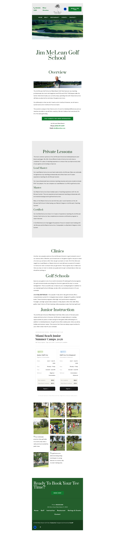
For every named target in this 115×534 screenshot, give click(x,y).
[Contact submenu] (76, 17)
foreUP (71, 523)
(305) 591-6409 (59, 126)
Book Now (57, 493)
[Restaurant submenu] (59, 17)
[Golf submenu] (48, 17)
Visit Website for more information (57, 118)
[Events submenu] (67, 17)
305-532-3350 (59, 504)
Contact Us (53, 523)
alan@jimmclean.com (59, 128)
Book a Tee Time (75, 9)
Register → (46, 388)
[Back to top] (40, 527)
